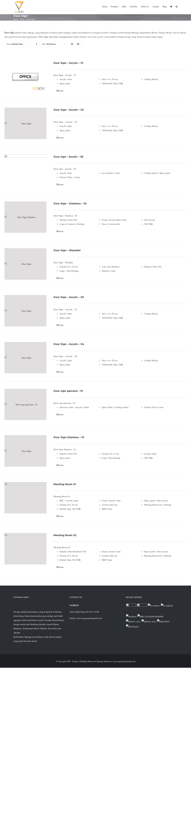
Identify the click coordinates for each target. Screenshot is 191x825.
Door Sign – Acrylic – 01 (68, 63)
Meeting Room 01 (65, 484)
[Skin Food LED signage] (131, 616)
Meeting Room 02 (65, 535)
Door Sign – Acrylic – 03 (69, 297)
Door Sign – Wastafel (67, 250)
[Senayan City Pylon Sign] (132, 626)
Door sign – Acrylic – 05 (68, 156)
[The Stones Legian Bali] (167, 605)
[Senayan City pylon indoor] (163, 621)
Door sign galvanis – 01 (68, 391)
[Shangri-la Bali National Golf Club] (148, 621)
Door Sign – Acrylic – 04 (69, 344)
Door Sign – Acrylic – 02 (69, 109)
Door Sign (44, 36)
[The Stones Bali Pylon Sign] (154, 605)
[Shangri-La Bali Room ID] (150, 616)
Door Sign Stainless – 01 (69, 437)
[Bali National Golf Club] (133, 621)
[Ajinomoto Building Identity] (131, 608)
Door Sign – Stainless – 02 (70, 203)
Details (61, 90)
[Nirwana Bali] (142, 608)
